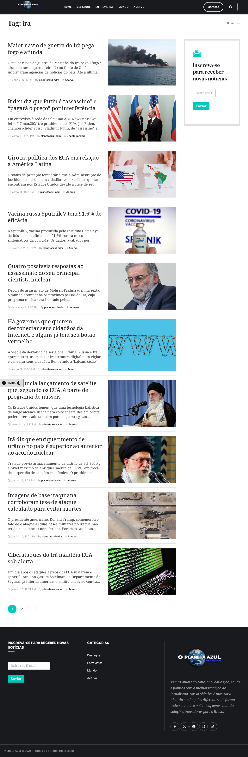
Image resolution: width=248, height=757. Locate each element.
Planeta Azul (12, 751)
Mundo (124, 6)
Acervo (139, 6)
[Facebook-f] (174, 726)
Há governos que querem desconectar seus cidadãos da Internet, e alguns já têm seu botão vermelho (51, 332)
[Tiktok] (213, 726)
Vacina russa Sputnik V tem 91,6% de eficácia (55, 218)
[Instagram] (203, 726)
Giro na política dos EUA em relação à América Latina (53, 162)
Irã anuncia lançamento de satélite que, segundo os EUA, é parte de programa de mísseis (52, 391)
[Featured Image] (142, 62)
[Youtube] (193, 726)
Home (68, 6)
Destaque (84, 6)
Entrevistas (105, 6)
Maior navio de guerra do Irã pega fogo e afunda (51, 50)
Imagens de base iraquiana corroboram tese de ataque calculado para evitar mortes (44, 503)
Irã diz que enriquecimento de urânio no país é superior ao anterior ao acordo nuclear (55, 447)
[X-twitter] (184, 726)
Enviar (201, 106)
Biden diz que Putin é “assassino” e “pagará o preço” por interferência (52, 106)
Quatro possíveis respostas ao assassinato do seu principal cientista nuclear (46, 274)
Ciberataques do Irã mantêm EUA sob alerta (50, 559)
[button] (213, 7)
